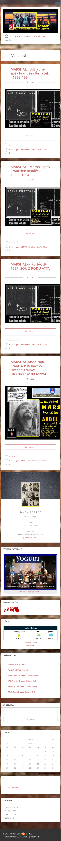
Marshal (12, 145)
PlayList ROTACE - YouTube (18, 670)
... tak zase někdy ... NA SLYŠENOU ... (30, 36)
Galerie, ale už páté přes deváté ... (30, 592)
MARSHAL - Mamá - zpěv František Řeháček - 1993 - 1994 (30, 170)
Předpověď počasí (30, 642)
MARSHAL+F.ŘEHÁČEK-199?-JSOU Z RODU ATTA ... (30, 268)
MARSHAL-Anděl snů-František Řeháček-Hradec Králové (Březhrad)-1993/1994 (28, 367)
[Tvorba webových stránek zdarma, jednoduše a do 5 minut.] (23, 833)
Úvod (6, 36)
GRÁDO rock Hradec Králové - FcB (21, 692)
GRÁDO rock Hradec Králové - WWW (22, 686)
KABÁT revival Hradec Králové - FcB (22, 681)
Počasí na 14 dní (30, 645)
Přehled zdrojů (14, 788)
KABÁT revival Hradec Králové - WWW (23, 675)
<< (7, 739)
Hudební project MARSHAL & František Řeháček (28, 149)
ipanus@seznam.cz (30, 537)
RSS (30, 833)
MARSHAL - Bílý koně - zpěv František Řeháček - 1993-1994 (30, 73)
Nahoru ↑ (35, 836)
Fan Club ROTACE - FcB (17, 664)
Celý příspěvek (30, 136)
